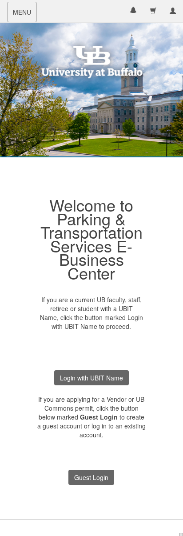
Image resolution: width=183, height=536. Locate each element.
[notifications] (133, 11)
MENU (24, 14)
